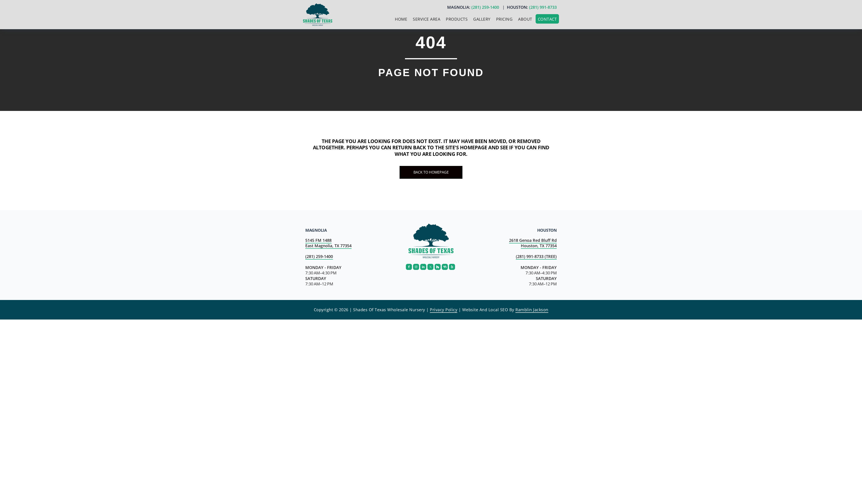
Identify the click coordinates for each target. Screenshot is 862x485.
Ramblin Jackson (531, 309)
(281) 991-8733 (543, 7)
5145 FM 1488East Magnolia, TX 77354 (328, 243)
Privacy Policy (443, 309)
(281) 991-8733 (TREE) (536, 256)
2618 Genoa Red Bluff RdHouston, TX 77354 (533, 243)
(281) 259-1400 (485, 7)
